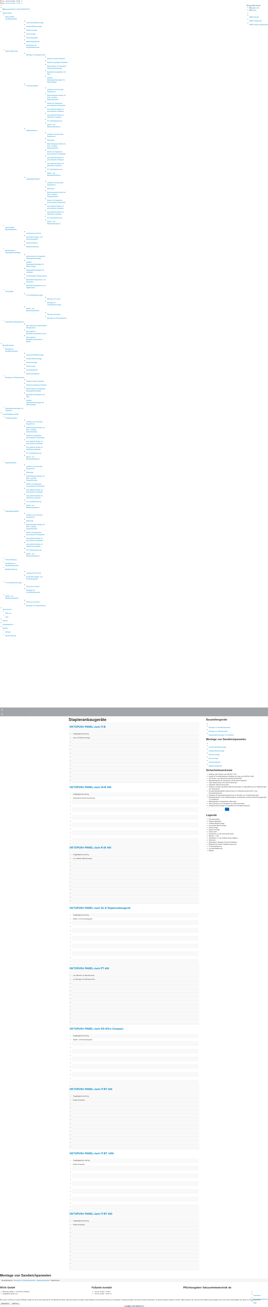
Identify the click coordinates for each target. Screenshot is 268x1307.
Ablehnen (15, 1303)
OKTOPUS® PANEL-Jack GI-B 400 (90, 787)
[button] (134, 710)
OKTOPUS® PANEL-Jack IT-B (88, 727)
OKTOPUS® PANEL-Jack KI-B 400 (90, 847)
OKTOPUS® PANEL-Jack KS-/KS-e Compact (96, 1028)
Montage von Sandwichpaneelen (24, 1280)
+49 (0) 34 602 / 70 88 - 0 (13, 3)
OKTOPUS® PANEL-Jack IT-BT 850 (91, 1213)
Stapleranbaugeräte (43, 1280)
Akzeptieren (5, 1303)
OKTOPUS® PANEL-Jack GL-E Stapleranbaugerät (100, 908)
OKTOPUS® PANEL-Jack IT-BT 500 (91, 1089)
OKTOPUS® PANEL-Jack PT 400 (89, 968)
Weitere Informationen (134, 1306)
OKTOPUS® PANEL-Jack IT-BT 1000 (92, 1153)
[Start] (227, 809)
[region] (134, 677)
